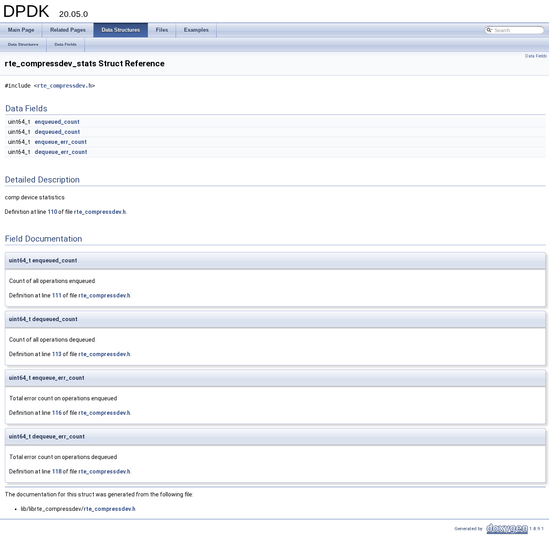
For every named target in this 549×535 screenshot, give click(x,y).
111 (56, 295)
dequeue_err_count (61, 152)
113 (56, 354)
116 (56, 413)
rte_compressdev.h (64, 85)
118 (56, 471)
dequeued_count (57, 132)
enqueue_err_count (61, 142)
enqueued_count (57, 122)
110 (52, 212)
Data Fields (536, 56)
